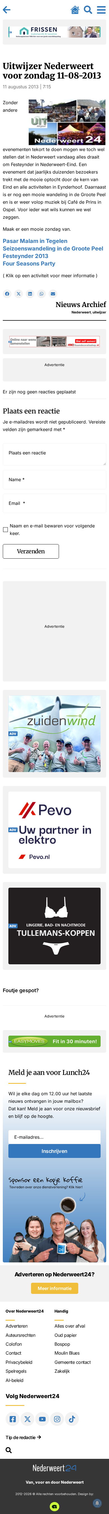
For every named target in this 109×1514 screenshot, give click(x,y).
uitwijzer (99, 312)
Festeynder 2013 (25, 256)
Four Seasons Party (29, 263)
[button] (7, 293)
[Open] (101, 9)
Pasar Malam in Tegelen (35, 241)
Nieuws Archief (81, 304)
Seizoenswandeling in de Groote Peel (53, 248)
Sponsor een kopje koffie (46, 1180)
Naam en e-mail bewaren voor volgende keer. (52, 529)
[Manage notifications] (97, 1503)
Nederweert (81, 312)
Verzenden (31, 551)
